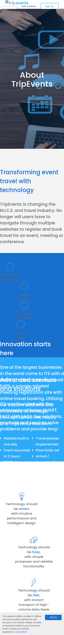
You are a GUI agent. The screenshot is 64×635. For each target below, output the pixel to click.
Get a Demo (29, 6)
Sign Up (49, 6)
